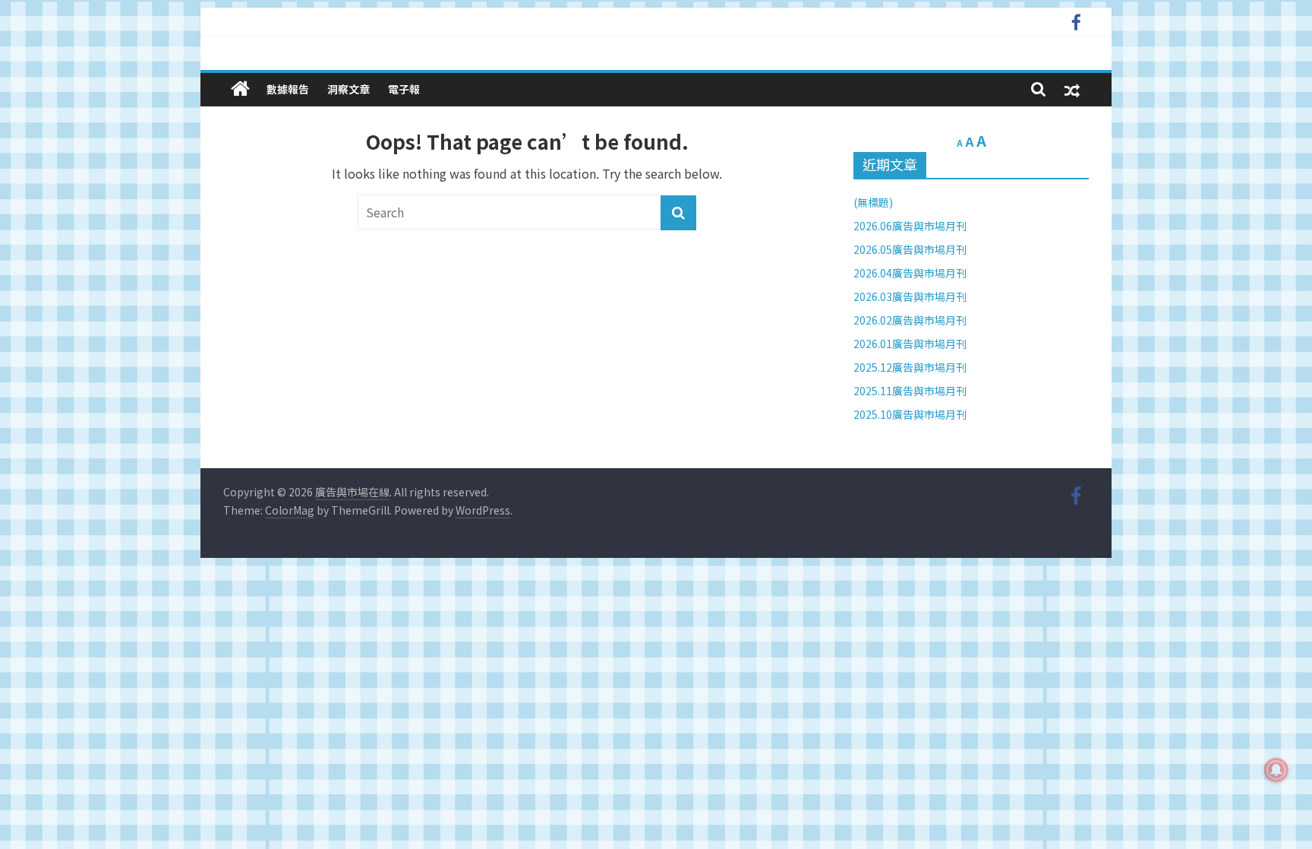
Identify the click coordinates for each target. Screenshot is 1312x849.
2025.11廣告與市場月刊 (910, 390)
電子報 (404, 89)
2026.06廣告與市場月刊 (910, 225)
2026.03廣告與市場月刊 (910, 296)
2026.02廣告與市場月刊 (910, 320)
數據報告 (287, 89)
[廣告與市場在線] (240, 88)
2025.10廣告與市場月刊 (910, 414)
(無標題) (873, 202)
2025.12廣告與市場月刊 (910, 367)
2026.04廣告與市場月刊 (910, 272)
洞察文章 (348, 89)
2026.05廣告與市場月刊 (910, 249)
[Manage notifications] (1276, 770)
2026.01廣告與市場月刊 (910, 343)
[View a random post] (1072, 89)
